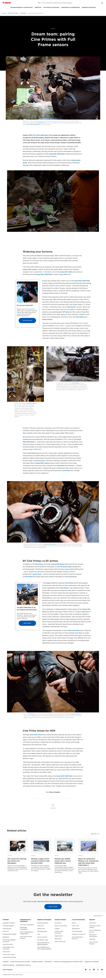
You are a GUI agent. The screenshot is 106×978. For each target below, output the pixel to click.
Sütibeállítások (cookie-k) (23, 965)
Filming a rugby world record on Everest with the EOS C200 (40, 861)
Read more (27, 623)
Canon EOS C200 (66, 272)
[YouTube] (102, 970)
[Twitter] (98, 970)
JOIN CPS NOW (27, 320)
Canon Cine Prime (73, 630)
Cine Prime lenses (31, 403)
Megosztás (53, 808)
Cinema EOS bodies (58, 564)
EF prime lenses (66, 566)
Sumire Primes (47, 319)
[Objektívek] (42, 7)
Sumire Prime (48, 135)
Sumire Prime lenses (50, 544)
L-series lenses (37, 574)
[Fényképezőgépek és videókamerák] (33, 7)
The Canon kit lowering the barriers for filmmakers (16, 861)
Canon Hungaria (8, 969)
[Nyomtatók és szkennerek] (60, 7)
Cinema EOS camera (30, 269)
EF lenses (66, 312)
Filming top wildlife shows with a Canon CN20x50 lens (63, 861)
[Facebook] (86, 970)
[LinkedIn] (94, 970)
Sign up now (53, 906)
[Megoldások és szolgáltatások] (80, 7)
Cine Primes (71, 307)
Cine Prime (40, 122)
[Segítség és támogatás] (96, 7)
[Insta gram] (90, 970)
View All (94, 834)
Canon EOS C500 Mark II (33, 124)
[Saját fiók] (102, 3)
